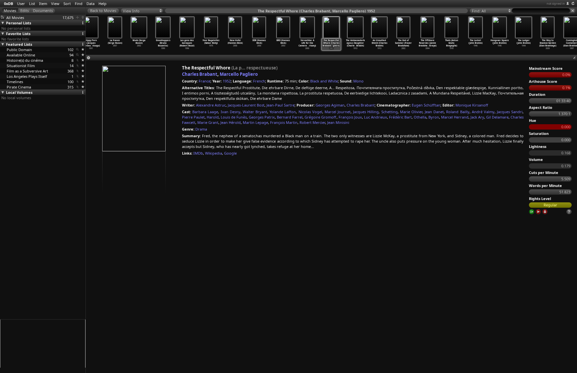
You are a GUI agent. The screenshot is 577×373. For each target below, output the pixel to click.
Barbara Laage (205, 111)
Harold (213, 117)
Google (230, 153)
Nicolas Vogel (310, 111)
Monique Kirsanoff (471, 105)
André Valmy (483, 111)
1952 (227, 80)
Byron (433, 117)
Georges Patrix (262, 117)
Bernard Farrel (290, 117)
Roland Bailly (457, 111)
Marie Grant (207, 122)
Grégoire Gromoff (320, 117)
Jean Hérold (230, 122)
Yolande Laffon (282, 111)
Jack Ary (477, 117)
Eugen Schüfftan (426, 105)
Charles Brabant (199, 74)
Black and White (324, 80)
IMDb (198, 153)
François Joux (350, 117)
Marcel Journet (338, 111)
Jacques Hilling (366, 111)
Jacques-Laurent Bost (246, 105)
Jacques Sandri (510, 111)
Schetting (389, 111)
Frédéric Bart (400, 117)
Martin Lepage (255, 122)
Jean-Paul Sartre (280, 105)
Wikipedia (213, 153)
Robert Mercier (312, 122)
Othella (420, 117)
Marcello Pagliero (239, 74)
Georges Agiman (330, 105)
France (204, 80)
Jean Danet (434, 111)
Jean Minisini (338, 122)
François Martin (284, 122)
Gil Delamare (497, 117)
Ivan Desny (230, 111)
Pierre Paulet (193, 117)
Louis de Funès (234, 117)
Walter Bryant (255, 111)
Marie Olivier (411, 111)
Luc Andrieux (375, 117)
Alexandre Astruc (211, 105)
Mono (358, 80)
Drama (201, 129)
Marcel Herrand (454, 117)
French (259, 80)
